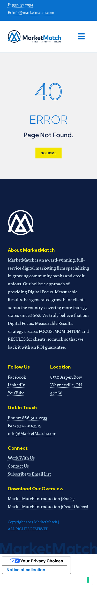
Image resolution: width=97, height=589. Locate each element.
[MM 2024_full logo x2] (34, 32)
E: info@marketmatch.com (31, 12)
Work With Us (21, 457)
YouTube (16, 392)
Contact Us (18, 465)
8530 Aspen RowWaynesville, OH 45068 (66, 384)
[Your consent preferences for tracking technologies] (88, 580)
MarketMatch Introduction (41, 498)
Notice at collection (25, 569)
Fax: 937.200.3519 (24, 425)
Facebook (17, 376)
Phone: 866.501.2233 (27, 417)
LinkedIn (16, 384)
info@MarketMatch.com (32, 433)
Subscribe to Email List (29, 473)
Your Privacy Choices (41, 560)
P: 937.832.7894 (20, 4)
